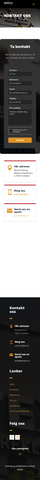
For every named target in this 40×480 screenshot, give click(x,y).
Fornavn (13, 70)
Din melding (14, 108)
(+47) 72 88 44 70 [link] (21, 194)
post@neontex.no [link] (21, 215)
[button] (33, 4)
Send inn (20, 140)
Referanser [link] (15, 395)
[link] (8, 4)
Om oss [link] (13, 400)
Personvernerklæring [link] (19, 411)
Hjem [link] (12, 384)
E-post (12, 89)
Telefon (12, 98)
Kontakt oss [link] (15, 405)
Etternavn (13, 79)
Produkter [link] (14, 389)
